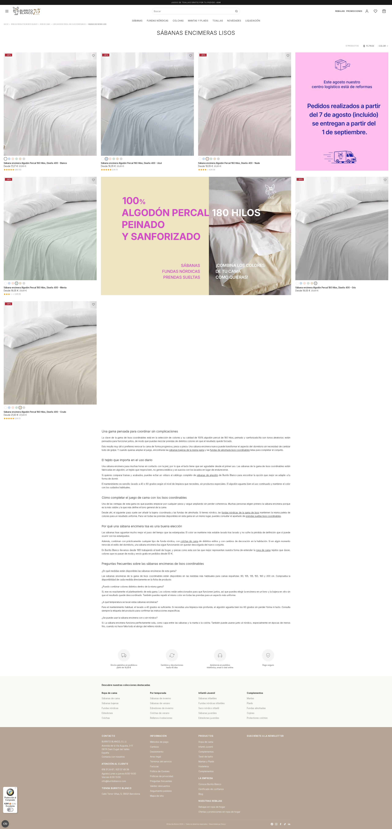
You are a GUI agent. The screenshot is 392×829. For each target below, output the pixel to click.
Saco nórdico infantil (208, 708)
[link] (341, 111)
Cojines (250, 713)
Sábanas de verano (160, 703)
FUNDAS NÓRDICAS (158, 20)
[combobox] (192, 11)
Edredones (107, 713)
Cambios (154, 746)
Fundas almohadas (256, 708)
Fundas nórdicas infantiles (211, 703)
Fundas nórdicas (110, 708)
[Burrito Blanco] (42, 11)
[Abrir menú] (7, 11)
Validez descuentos (160, 786)
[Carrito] (384, 11)
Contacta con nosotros (113, 756)
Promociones (354, 11)
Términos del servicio (161, 761)
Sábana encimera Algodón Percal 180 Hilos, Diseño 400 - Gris (325, 287)
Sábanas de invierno (160, 698)
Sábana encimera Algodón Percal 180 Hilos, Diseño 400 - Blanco (35, 163)
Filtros (370, 46)
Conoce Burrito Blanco (209, 784)
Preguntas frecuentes (161, 781)
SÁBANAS (137, 20)
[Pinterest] (272, 824)
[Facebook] (280, 824)
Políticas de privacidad (161, 776)
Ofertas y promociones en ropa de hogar (219, 811)
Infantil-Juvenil (205, 746)
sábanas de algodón (207, 475)
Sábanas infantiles (207, 698)
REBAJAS (340, 11)
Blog (200, 794)
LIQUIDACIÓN (252, 20)
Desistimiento (156, 751)
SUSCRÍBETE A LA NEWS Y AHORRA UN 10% (196, 2)
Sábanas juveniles (207, 713)
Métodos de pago (159, 742)
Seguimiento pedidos (161, 791)
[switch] (10, 810)
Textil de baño (205, 756)
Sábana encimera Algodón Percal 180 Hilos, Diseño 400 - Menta (35, 287)
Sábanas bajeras (110, 703)
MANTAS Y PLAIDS (198, 20)
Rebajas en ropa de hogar (211, 807)
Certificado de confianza (211, 789)
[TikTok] (285, 824)
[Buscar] (236, 11)
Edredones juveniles (208, 718)
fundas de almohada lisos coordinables (230, 450)
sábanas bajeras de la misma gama (186, 450)
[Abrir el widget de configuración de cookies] (5, 823)
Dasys (223, 824)
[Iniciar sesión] (367, 11)
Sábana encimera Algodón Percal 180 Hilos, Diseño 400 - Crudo (35, 412)
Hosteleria (203, 766)
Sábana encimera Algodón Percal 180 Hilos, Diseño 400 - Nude (229, 163)
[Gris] (24, 159)
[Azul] (9, 159)
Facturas (154, 766)
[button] (93, 56)
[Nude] (13, 159)
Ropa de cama (205, 742)
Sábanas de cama (111, 698)
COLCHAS (178, 20)
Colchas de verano (159, 713)
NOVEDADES (234, 20)
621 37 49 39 (122, 769)
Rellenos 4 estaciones (161, 718)
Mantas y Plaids (206, 761)
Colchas (106, 718)
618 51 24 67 (108, 769)
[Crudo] (20, 159)
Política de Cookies (160, 771)
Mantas (250, 698)
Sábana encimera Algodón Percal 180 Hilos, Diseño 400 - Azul (131, 163)
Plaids (250, 703)
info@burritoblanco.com (114, 781)
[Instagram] (276, 824)
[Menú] (15, 789)
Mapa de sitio (157, 796)
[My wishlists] (375, 11)
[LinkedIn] (289, 824)
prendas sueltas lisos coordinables (263, 516)
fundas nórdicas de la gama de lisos (240, 512)
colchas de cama (189, 541)
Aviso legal (155, 756)
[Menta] (16, 159)
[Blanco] (5, 159)
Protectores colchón (257, 718)
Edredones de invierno (161, 708)
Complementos (206, 751)
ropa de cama (263, 550)
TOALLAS (218, 20)
